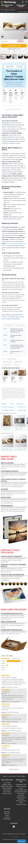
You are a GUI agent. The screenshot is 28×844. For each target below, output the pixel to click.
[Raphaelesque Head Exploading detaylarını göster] (6, 421)
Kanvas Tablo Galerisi (7, 780)
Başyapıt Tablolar (7, 784)
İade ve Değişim (21, 776)
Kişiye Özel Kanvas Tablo (7, 6)
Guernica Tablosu (19, 427)
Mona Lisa (9, 243)
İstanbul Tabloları (7, 793)
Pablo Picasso (19, 429)
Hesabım (5, 776)
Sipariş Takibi (12, 776)
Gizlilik (4, 839)
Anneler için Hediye (21, 804)
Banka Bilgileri (7, 818)
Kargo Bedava (8, 51)
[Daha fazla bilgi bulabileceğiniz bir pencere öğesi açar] (22, 841)
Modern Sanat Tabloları (7, 786)
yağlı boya (4, 403)
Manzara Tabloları (7, 788)
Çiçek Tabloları (7, 790)
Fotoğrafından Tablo (21, 784)
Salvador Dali (6, 429)
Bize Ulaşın (7, 811)
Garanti (7, 815)
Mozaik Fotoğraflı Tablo (21, 791)
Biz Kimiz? (7, 813)
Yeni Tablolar (7, 782)
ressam (12, 403)
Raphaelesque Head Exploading (9, 427)
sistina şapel (20, 403)
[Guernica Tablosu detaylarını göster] (19, 421)
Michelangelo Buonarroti (6, 11)
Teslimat (7, 817)
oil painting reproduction (8, 407)
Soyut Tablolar (7, 791)
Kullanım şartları (16, 839)
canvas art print (22, 407)
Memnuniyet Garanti (20, 51)
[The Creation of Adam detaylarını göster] (7, 441)
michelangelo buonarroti (8, 410)
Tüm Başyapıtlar (15, 318)
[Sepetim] (26, 1)
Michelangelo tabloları (13, 141)
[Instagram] (14, 826)
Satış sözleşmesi (9, 839)
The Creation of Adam (7, 448)
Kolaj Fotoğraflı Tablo (21, 790)
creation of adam (22, 410)
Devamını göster (14, 769)
